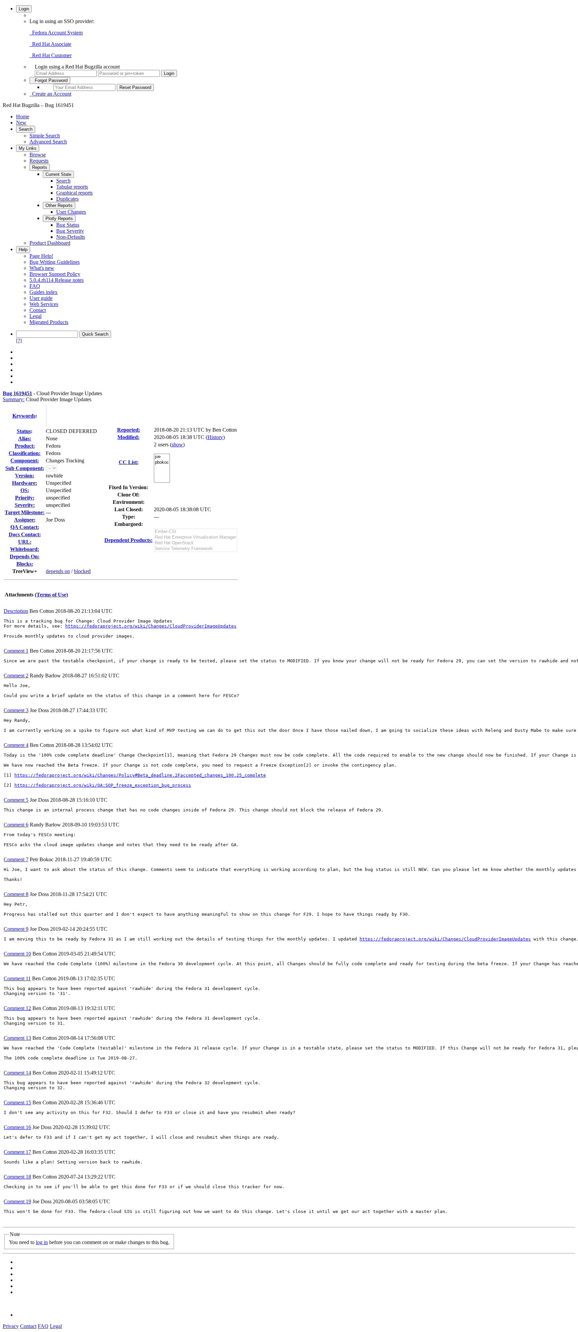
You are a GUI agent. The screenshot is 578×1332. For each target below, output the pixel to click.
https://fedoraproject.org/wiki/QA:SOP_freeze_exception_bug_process (102, 785)
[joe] (162, 457)
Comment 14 (17, 1073)
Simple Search (44, 135)
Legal (35, 316)
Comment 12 (17, 1008)
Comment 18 (17, 1177)
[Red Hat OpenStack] (195, 543)
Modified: (128, 437)
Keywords (23, 416)
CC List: (128, 462)
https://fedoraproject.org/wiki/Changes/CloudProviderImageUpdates (150, 626)
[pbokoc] (162, 462)
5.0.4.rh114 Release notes (56, 280)
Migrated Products (48, 322)
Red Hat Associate (50, 44)
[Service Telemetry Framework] (195, 549)
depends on (58, 571)
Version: (24, 475)
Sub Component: (24, 468)
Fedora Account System (56, 32)
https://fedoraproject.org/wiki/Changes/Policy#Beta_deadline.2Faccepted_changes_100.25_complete (140, 775)
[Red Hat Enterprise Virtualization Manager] (195, 537)
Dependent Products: (128, 540)
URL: (24, 542)
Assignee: (24, 520)
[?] (19, 340)
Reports (39, 167)
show (177, 444)
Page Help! (41, 256)
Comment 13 (17, 1038)
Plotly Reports (59, 218)
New (21, 122)
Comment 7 (16, 859)
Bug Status (67, 225)
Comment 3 (16, 710)
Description (16, 611)
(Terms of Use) (51, 594)
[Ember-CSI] (195, 532)
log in (42, 1242)
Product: (25, 446)
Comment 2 (16, 675)
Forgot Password (50, 80)
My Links (27, 148)
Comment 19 (17, 1201)
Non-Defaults (70, 237)
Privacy (11, 1326)
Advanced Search (48, 141)
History (215, 437)
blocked (82, 571)
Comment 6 (16, 824)
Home (22, 116)
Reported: (128, 430)
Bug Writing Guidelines (54, 262)
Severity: (25, 505)
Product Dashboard (49, 243)
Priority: (24, 498)
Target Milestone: (24, 512)
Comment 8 (16, 894)
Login (24, 8)
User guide (41, 298)
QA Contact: (24, 527)
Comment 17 (17, 1152)
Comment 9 (16, 929)
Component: (24, 460)
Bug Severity (70, 231)
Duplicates (67, 199)
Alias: (24, 438)
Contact (37, 310)
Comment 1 (16, 651)
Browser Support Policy (54, 274)
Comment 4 (16, 745)
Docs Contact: (25, 534)
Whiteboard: (24, 549)
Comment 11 (17, 978)
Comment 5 (16, 800)
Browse (37, 154)
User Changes (71, 212)
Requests (39, 160)
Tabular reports (72, 187)
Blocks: (24, 564)
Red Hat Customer (50, 55)
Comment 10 (17, 954)
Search (25, 129)
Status (24, 431)
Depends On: (24, 556)
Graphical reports (74, 193)
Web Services (43, 304)
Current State (58, 174)
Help (23, 249)
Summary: (13, 399)
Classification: (24, 453)
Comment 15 (17, 1102)
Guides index (43, 292)
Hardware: (24, 483)
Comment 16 (17, 1127)
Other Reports (59, 205)
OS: (24, 490)
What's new (41, 268)
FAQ (34, 286)
